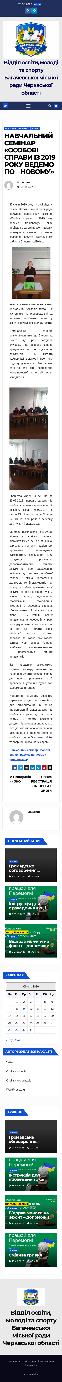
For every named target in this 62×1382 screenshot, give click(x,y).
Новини (35, 128)
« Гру (9, 1040)
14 (9, 1015)
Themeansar (31, 1365)
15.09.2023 (18, 1223)
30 (23, 1029)
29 (16, 1029)
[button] (49, 105)
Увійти (10, 1062)
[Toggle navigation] (28, 106)
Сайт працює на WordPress (22, 1361)
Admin (26, 182)
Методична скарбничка (17, 128)
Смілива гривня (25, 1255)
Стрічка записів (16, 1071)
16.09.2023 (18, 1185)
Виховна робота (31, 1374)
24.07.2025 (18, 1148)
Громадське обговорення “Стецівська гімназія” (31, 870)
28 (9, 1029)
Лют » (18, 1040)
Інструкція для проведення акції (27, 905)
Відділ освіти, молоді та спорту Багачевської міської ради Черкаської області (31, 77)
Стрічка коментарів (19, 1080)
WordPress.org (15, 1089)
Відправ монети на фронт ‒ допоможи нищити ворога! (29, 945)
